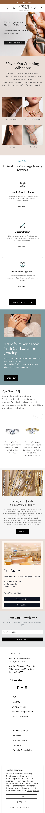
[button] (21, 53)
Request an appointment (22, 711)
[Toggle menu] (2, 8)
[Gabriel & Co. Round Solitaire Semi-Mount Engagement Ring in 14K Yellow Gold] (12, 431)
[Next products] (41, 416)
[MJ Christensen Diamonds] (25, 8)
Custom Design (20, 740)
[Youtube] (22, 687)
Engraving (17, 735)
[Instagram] (26, 687)
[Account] (35, 8)
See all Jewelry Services (22, 302)
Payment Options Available (22, 2)
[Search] (7, 8)
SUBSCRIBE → (22, 639)
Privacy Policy (33, 790)
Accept (21, 796)
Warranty (17, 745)
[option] (22, 34)
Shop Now (11, 378)
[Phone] (13, 8)
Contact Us (21, 605)
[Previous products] (35, 416)
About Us (16, 702)
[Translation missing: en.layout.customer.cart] (41, 8)
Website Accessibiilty (22, 750)
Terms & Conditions (20, 716)
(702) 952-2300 (15, 680)
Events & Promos (19, 707)
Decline (21, 802)
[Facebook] (18, 687)
